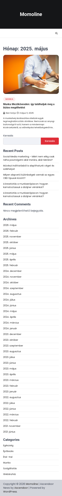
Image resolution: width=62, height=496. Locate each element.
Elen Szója (11, 113)
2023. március (11, 380)
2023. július (9, 357)
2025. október (10, 242)
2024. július (9, 299)
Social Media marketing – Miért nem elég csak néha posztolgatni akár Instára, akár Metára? (28, 158)
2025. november (12, 236)
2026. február (10, 230)
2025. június (9, 248)
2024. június (9, 305)
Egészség (8, 445)
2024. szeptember (13, 288)
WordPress (10, 491)
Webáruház (9, 474)
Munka (9, 99)
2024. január (10, 328)
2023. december (12, 334)
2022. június (9, 408)
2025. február (10, 265)
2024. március (11, 322)
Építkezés (8, 451)
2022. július (9, 403)
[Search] (56, 33)
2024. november (12, 276)
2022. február (10, 420)
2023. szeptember (13, 345)
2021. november (12, 426)
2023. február (10, 385)
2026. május (10, 225)
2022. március (11, 414)
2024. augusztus (12, 294)
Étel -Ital (7, 457)
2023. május (9, 368)
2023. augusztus (12, 351)
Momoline (31, 14)
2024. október (10, 282)
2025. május (9, 253)
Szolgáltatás (10, 468)
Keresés (8, 135)
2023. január (10, 391)
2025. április (9, 259)
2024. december (12, 271)
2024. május (10, 311)
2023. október (10, 340)
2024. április (9, 317)
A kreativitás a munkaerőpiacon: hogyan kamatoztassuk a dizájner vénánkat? (25, 185)
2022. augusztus (12, 397)
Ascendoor (21, 488)
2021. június (9, 431)
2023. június (9, 362)
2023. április (9, 374)
